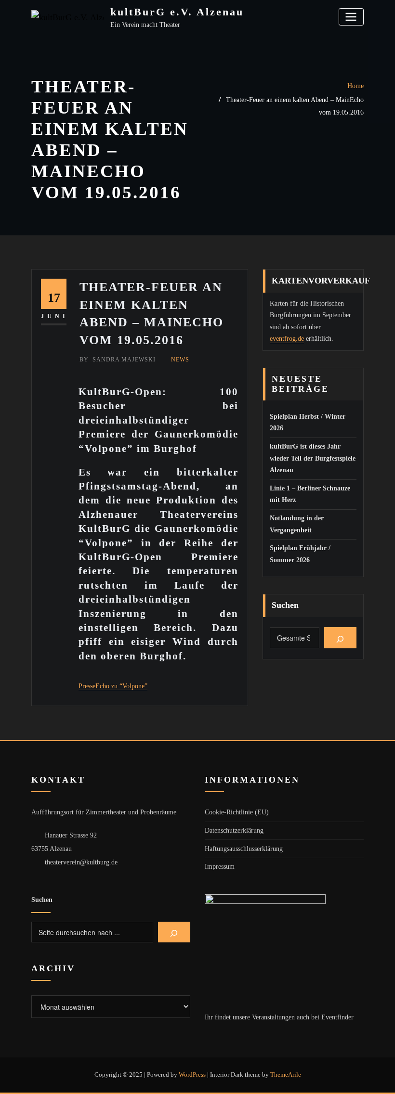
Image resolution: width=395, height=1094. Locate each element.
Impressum (220, 866)
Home (355, 86)
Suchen (285, 605)
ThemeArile (285, 1074)
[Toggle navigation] (351, 16)
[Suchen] (340, 637)
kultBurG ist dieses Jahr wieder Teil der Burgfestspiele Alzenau (313, 458)
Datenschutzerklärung (234, 830)
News (180, 359)
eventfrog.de (287, 338)
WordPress (192, 1074)
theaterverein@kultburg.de (81, 862)
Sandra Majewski (117, 359)
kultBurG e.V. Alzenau (177, 12)
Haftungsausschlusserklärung (244, 848)
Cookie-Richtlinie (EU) (237, 812)
